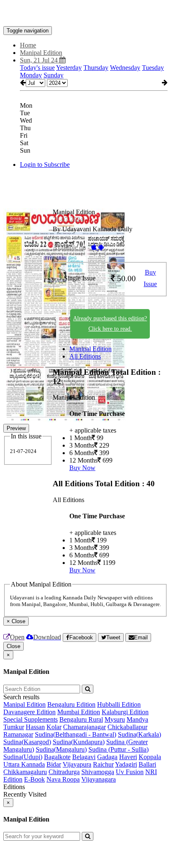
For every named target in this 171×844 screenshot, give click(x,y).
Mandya (137, 719)
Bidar (53, 764)
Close (13, 646)
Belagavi (83, 756)
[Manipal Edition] (85, 13)
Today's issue (37, 67)
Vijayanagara (98, 779)
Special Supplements (30, 719)
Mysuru (115, 719)
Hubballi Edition (119, 704)
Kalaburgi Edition (125, 711)
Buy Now (82, 467)
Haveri (128, 756)
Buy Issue (150, 278)
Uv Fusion (130, 771)
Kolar (53, 726)
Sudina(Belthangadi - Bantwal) (75, 734)
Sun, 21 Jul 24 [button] (39, 60)
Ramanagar (18, 734)
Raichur (103, 764)
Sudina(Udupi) (22, 756)
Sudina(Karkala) (139, 734)
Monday (31, 75)
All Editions (85, 356)
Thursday (95, 67)
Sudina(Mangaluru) (61, 749)
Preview (16, 428)
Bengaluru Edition (71, 704)
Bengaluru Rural (81, 719)
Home (28, 45)
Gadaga (107, 756)
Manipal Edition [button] (41, 52)
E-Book (34, 779)
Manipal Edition (90, 348)
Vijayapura (77, 764)
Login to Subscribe (45, 164)
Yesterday (69, 67)
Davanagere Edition (29, 711)
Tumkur (13, 726)
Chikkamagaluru (25, 771)
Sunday (54, 75)
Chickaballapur (127, 726)
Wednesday (125, 67)
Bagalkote (57, 756)
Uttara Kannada (24, 764)
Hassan (35, 726)
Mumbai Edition (78, 711)
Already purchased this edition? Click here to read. (110, 323)
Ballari (147, 764)
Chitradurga (64, 771)
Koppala (150, 756)
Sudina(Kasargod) (27, 741)
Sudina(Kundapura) (79, 741)
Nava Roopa (63, 779)
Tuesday (153, 67)
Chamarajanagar (84, 726)
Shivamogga (97, 771)
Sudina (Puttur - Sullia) (118, 749)
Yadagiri (126, 764)
